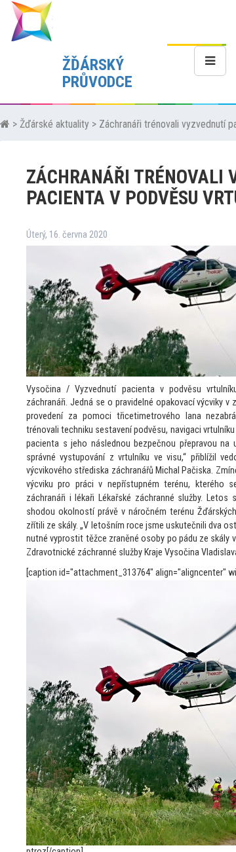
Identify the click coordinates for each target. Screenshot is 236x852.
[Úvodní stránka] (5, 124)
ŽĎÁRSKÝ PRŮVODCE (97, 73)
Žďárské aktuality (54, 124)
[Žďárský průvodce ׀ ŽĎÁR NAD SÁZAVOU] (31, 20)
